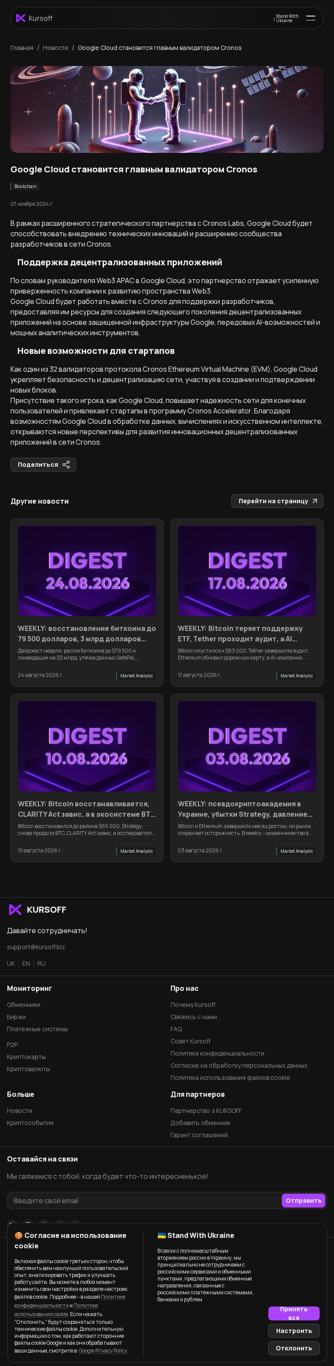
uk (11, 963)
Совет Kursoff (190, 1041)
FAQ (176, 1029)
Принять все (294, 1313)
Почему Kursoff (192, 1004)
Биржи (16, 1017)
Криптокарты (26, 1057)
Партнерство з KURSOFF (206, 1110)
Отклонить (294, 1348)
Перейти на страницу (273, 501)
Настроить (294, 1330)
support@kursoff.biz (36, 947)
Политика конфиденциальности (217, 1053)
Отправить (304, 1200)
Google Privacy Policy (103, 1350)
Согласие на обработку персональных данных (238, 1065)
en (26, 963)
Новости (19, 1110)
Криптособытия (30, 1123)
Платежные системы (37, 1029)
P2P (12, 1044)
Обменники (23, 1004)
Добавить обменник (200, 1123)
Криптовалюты (28, 1069)
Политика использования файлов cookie (230, 1077)
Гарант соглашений (199, 1135)
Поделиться (38, 464)
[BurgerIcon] (311, 18)
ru (41, 963)
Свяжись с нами (193, 1017)
